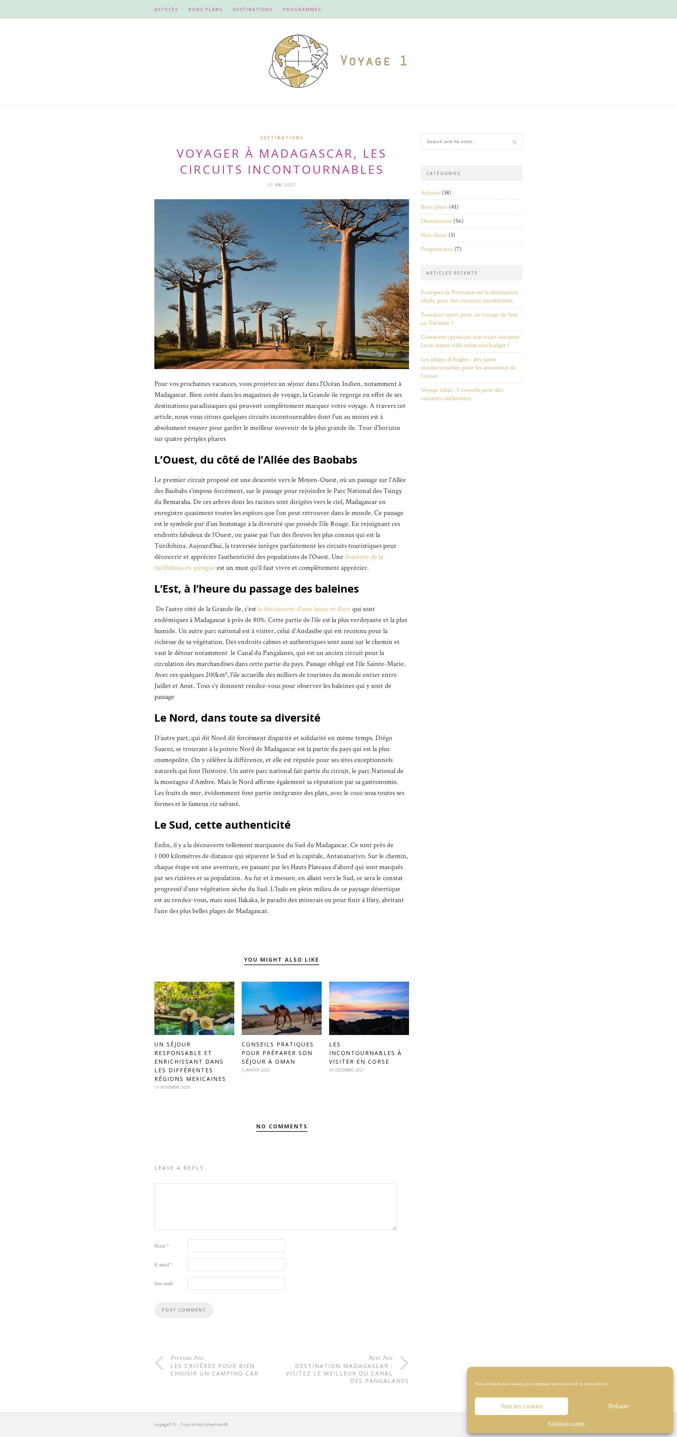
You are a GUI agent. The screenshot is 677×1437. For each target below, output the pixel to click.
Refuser (618, 1406)
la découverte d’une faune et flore (304, 608)
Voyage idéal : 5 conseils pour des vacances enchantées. (462, 394)
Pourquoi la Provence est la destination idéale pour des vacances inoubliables (469, 296)
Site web (163, 1283)
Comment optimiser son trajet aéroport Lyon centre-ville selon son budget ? (470, 341)
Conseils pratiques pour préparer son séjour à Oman (278, 1052)
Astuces (166, 9)
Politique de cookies (566, 1423)
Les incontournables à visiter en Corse (365, 1052)
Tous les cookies (521, 1406)
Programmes (302, 9)
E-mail (163, 1264)
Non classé (434, 235)
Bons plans (205, 9)
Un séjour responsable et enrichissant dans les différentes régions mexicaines (190, 1061)
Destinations (253, 9)
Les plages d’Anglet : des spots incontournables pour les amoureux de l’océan (468, 367)
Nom (161, 1246)
